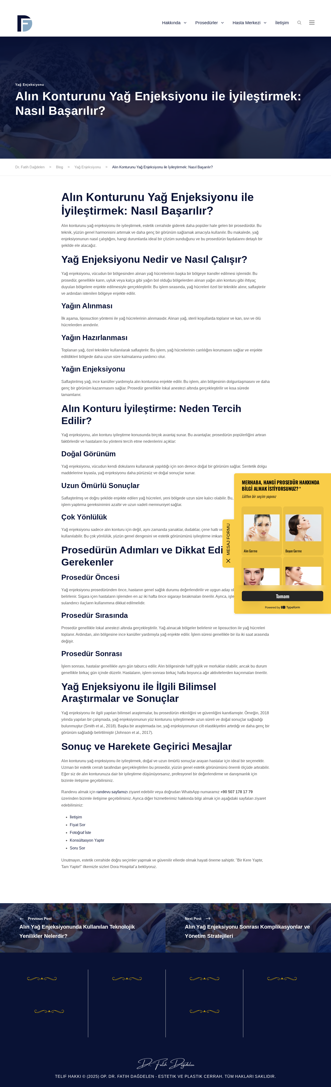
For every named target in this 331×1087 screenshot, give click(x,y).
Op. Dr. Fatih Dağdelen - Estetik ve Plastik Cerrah (161, 1076)
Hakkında (171, 22)
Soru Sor (77, 848)
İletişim (282, 22)
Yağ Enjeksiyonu (29, 84)
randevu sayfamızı (112, 792)
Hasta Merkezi (246, 22)
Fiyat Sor (77, 825)
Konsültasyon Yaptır (87, 840)
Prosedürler (206, 22)
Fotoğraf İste (80, 833)
